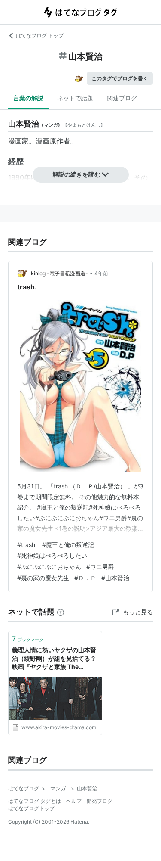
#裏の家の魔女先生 (43, 577)
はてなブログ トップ (40, 35)
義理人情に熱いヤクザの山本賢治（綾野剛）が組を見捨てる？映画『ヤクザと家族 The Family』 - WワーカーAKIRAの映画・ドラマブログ (55, 658)
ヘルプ (74, 801)
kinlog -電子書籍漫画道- (59, 273)
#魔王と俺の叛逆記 (68, 544)
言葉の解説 (28, 98)
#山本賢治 (115, 577)
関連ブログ (122, 98)
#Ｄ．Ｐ (85, 577)
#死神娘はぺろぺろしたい (52, 555)
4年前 (101, 273)
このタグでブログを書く (119, 78)
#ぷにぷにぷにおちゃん (49, 566)
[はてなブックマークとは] (60, 611)
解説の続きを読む (76, 174)
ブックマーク (27, 638)
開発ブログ (99, 801)
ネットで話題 (75, 98)
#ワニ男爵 (100, 566)
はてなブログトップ (31, 808)
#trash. (27, 544)
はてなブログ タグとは (34, 801)
